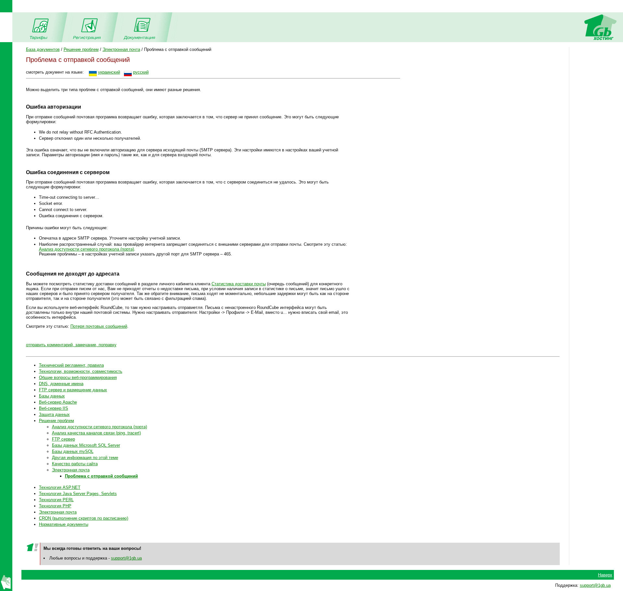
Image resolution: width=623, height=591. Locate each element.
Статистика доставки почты (239, 283)
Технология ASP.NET (59, 487)
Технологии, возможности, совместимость (80, 371)
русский (141, 72)
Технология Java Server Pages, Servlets (78, 493)
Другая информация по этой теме (85, 457)
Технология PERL (56, 499)
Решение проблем (81, 49)
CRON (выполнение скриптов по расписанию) (83, 518)
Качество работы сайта (75, 463)
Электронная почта (121, 49)
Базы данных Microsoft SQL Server (86, 445)
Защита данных (54, 414)
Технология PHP (55, 505)
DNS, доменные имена (61, 383)
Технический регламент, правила (71, 365)
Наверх (605, 575)
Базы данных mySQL (72, 451)
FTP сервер (63, 439)
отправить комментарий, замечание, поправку (71, 344)
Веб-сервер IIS (53, 408)
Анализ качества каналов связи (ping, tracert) (96, 433)
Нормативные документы (63, 524)
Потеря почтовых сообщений (98, 326)
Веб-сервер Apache (58, 402)
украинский (109, 72)
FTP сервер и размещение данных (73, 389)
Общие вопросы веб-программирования (78, 377)
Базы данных (52, 396)
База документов (43, 49)
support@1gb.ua (126, 558)
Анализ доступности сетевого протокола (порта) (86, 249)
